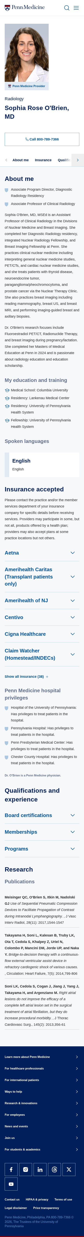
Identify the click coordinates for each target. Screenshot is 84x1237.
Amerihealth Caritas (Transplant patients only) (29, 577)
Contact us (12, 1199)
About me (21, 160)
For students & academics (22, 1149)
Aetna (12, 553)
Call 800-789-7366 (44, 139)
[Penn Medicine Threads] (54, 1169)
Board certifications (28, 815)
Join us (10, 1138)
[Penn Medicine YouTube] (11, 1184)
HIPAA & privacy (37, 1199)
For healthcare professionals (24, 1068)
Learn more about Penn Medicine (27, 1056)
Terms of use (63, 1199)
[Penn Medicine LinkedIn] (40, 1169)
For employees (15, 1114)
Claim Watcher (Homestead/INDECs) (30, 654)
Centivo (14, 617)
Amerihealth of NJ (26, 600)
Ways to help (13, 1091)
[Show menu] (75, 8)
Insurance (43, 160)
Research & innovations (21, 1103)
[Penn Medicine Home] (33, 8)
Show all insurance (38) (24, 677)
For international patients (22, 1080)
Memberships (21, 832)
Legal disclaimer (16, 1208)
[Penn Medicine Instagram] (25, 1169)
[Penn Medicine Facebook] (11, 1169)
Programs (16, 849)
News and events (16, 1126)
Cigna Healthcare (25, 634)
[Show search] (66, 8)
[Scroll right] (77, 160)
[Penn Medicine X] (69, 1169)
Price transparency (46, 1208)
